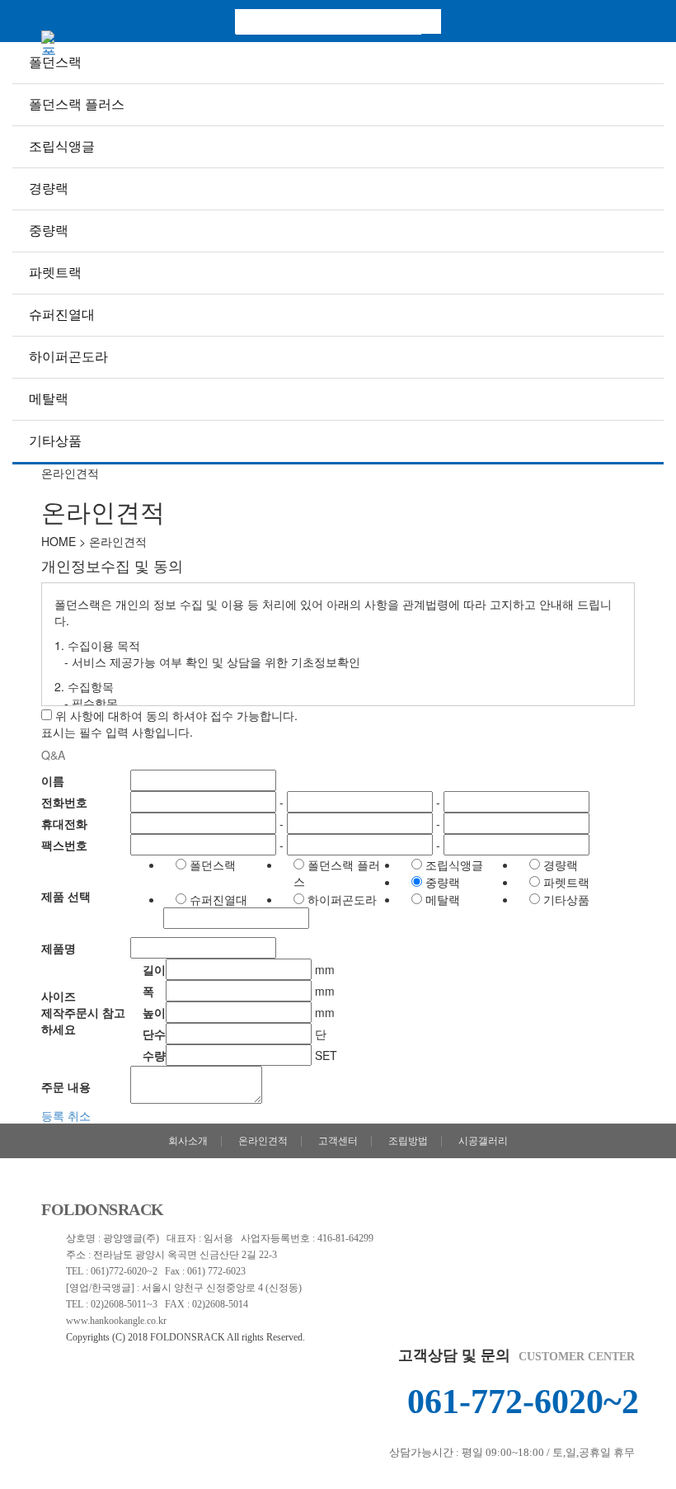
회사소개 (188, 1141)
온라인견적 (263, 1141)
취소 (79, 1115)
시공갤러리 (483, 1141)
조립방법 (408, 1141)
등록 (52, 1115)
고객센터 (338, 1141)
